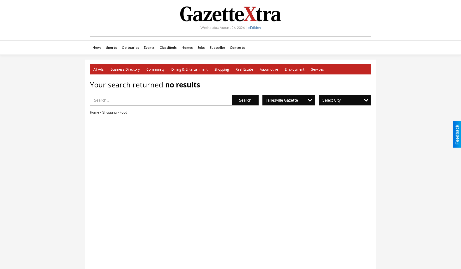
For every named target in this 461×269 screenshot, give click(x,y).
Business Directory (125, 69)
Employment (294, 69)
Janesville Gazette (282, 100)
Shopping (221, 69)
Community (155, 69)
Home (94, 112)
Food (123, 112)
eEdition (254, 27)
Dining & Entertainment (189, 69)
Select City (331, 100)
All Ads (98, 69)
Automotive (269, 69)
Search (245, 100)
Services (317, 69)
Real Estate (244, 69)
